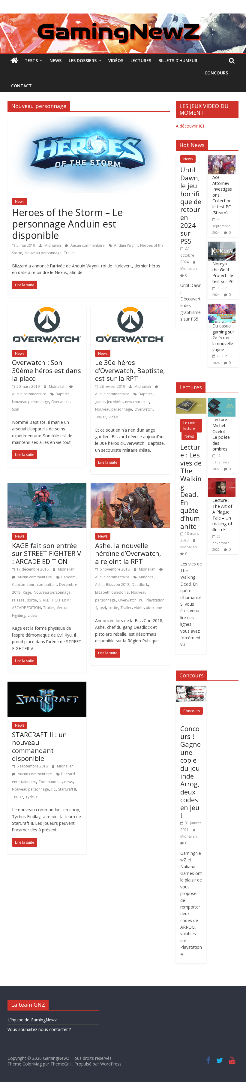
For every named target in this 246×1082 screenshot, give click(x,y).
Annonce (146, 577)
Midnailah (53, 245)
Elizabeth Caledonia (112, 592)
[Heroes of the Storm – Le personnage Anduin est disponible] (89, 120)
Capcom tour (23, 584)
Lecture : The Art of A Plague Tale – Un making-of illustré (222, 514)
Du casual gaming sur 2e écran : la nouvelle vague (223, 337)
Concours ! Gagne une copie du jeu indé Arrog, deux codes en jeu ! (190, 772)
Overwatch (60, 401)
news (68, 781)
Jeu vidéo (115, 401)
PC (141, 600)
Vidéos (115, 60)
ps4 (103, 607)
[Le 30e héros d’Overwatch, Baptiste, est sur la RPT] (130, 309)
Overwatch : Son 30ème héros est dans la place (46, 370)
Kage (27, 592)
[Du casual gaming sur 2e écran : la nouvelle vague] (222, 307)
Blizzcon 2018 (117, 584)
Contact (21, 86)
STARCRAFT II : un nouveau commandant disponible (39, 746)
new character (137, 401)
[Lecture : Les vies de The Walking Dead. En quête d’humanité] (191, 401)
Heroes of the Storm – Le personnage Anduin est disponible (67, 224)
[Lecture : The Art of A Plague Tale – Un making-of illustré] (222, 481)
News (56, 60)
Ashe (99, 584)
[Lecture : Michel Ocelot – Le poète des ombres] (222, 401)
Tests (31, 60)
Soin (15, 409)
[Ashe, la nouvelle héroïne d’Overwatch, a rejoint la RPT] (130, 487)
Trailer (69, 252)
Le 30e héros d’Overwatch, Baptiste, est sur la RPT (130, 370)
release (18, 600)
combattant (47, 584)
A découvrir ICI (190, 126)
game (100, 401)
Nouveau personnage (43, 252)
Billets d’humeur (177, 60)
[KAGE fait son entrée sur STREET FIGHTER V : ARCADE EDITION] (47, 487)
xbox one (154, 607)
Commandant (50, 781)
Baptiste (63, 393)
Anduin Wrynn (126, 245)
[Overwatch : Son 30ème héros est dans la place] (47, 309)
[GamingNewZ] (123, 17)
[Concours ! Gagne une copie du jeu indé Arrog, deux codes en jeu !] (191, 689)
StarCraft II (67, 789)
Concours (216, 73)
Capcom (68, 577)
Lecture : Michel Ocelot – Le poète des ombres (221, 434)
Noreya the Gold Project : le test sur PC (223, 272)
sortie (32, 600)
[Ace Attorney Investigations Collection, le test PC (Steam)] (222, 158)
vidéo (113, 417)
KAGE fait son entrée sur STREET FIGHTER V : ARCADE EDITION (46, 553)
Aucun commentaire (87, 245)
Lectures (140, 60)
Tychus (31, 797)
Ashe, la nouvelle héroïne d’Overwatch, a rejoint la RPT (128, 553)
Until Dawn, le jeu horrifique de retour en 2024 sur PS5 (190, 205)
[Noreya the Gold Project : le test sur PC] (222, 245)
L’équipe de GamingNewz (32, 1020)
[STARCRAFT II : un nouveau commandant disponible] (47, 685)
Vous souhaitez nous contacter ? (39, 1029)
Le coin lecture (189, 425)
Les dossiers (83, 60)
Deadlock (140, 584)
